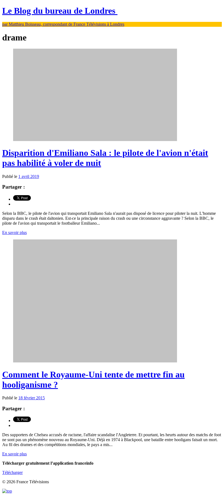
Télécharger (12, 472)
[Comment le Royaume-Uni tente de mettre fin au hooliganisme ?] (95, 361)
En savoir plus (14, 232)
